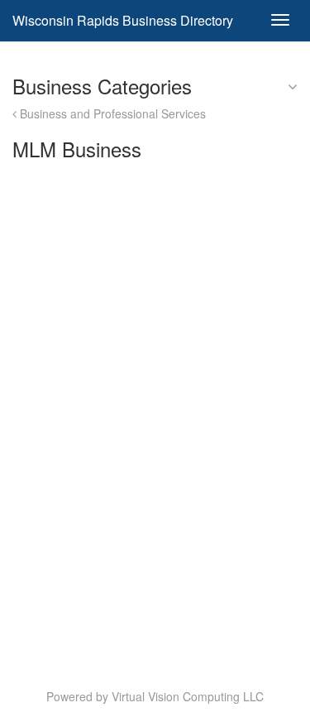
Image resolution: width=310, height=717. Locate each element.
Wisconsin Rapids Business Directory (122, 20)
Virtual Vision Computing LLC (188, 696)
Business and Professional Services (111, 113)
